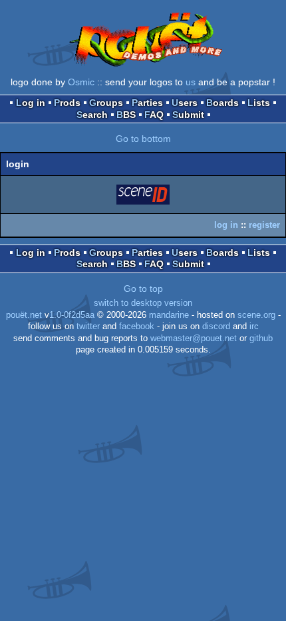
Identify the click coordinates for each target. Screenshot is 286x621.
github (261, 338)
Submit (188, 114)
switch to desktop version (143, 303)
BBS (126, 114)
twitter (88, 326)
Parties (147, 102)
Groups (106, 102)
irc (254, 326)
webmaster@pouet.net (193, 338)
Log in (30, 102)
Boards (222, 102)
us (191, 82)
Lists (258, 102)
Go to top (143, 288)
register (264, 225)
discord (216, 326)
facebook (136, 326)
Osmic (81, 82)
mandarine (169, 315)
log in (226, 225)
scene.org (256, 315)
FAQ (154, 114)
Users (185, 102)
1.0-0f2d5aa (71, 315)
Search (92, 114)
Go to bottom (143, 138)
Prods (67, 102)
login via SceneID (144, 197)
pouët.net (24, 315)
